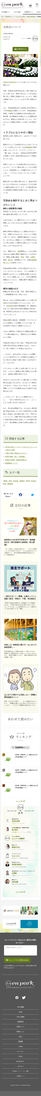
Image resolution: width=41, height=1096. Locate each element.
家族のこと (20, 1031)
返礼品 (10, 260)
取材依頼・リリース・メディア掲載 (20, 1071)
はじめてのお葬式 (20, 16)
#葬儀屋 (10, 484)
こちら (10, 967)
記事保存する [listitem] (21, 49)
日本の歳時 (17, 12)
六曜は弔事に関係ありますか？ (16, 453)
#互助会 (16, 481)
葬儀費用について (11, 463)
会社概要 (20, 1046)
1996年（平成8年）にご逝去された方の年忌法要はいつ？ (26, 771)
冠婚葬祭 (20, 1022)
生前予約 (13, 82)
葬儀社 (10, 111)
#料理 (28, 481)
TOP (2, 16)
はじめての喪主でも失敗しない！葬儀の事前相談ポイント (20, 696)
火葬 (8, 320)
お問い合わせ (20, 1066)
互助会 (5, 82)
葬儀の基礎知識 (31, 16)
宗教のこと (20, 1026)
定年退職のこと (6, 12)
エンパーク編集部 (26, 38)
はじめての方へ (20, 1051)
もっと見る (20, 801)
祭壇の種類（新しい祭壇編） (15, 456)
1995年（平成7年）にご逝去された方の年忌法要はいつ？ (26, 756)
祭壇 (22, 257)
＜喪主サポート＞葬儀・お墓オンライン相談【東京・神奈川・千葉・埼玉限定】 (20, 597)
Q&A (20, 1036)
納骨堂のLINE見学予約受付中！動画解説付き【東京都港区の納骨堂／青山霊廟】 (19, 542)
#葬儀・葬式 (7, 481)
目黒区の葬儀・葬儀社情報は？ (16, 460)
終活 (20, 1012)
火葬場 (32, 257)
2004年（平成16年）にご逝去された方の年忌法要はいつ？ (26, 786)
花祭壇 (10, 306)
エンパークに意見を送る (19, 960)
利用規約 (20, 1056)
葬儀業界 (28, 147)
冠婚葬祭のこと (28, 12)
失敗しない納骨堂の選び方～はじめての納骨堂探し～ (20, 646)
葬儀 (19, 251)
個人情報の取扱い (20, 1061)
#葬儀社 (22, 481)
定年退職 (20, 1007)
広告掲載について (20, 1076)
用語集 (20, 1041)
